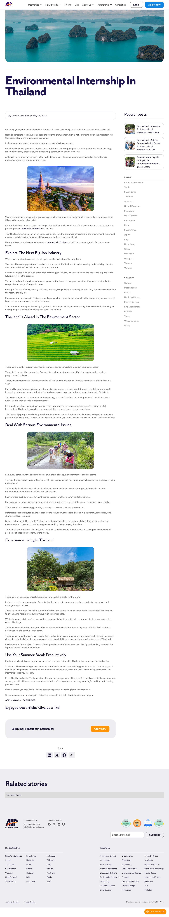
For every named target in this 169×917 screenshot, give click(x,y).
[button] (35, 5)
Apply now (154, 4)
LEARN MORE (28, 700)
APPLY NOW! (12, 700)
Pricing (68, 4)
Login (136, 4)
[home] (9, 4)
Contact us (120, 4)
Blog (77, 4)
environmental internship (29, 228)
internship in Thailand (57, 242)
